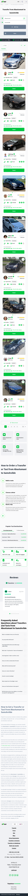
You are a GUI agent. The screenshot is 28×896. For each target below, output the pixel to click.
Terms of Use (13, 886)
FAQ (14, 833)
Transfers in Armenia (14, 840)
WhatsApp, (10, 854)
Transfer (6, 4)
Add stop (16, 27)
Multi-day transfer (14, 845)
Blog (14, 835)
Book (14, 88)
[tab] (14, 634)
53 (23, 426)
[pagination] (2, 426)
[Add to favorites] (23, 55)
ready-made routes (6, 745)
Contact (14, 848)
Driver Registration (14, 838)
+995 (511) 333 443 (14, 852)
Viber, (14, 854)
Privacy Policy (13, 888)
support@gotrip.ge (14, 867)
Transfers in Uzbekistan (14, 843)
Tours (14, 830)
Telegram (18, 854)
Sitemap (18, 894)
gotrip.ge (14, 870)
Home (2, 4)
